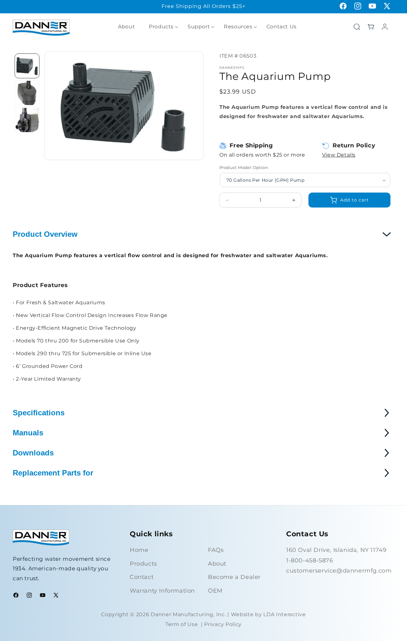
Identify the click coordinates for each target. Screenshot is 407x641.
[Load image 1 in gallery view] (27, 65)
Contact (142, 577)
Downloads (33, 452)
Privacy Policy (223, 624)
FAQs (216, 549)
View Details (338, 155)
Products (143, 563)
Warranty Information (162, 590)
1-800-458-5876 (309, 560)
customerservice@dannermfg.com (338, 570)
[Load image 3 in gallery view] (27, 120)
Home (139, 549)
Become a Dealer (234, 577)
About (217, 563)
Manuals (28, 432)
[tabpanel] (27, 66)
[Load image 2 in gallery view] (27, 93)
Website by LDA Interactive (268, 614)
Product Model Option (243, 167)
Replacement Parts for (53, 472)
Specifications (39, 412)
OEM (215, 590)
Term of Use (181, 624)
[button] (161, 27)
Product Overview (45, 234)
